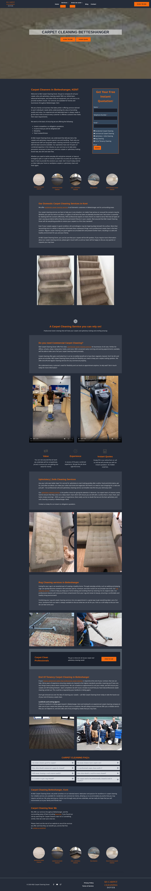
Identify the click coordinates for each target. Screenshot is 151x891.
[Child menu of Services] (63, 6)
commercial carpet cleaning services (79, 347)
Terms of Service (88, 886)
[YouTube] (57, 884)
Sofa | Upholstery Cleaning (75, 188)
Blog (86, 4)
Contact (93, 4)
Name (96, 107)
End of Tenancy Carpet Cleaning (112, 188)
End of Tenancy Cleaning (103, 141)
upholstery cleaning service (51, 492)
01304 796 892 (141, 4)
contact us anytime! (39, 828)
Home (57, 4)
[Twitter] (60, 884)
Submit (97, 148)
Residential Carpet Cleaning (104, 131)
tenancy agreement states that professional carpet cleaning (62, 681)
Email (96, 123)
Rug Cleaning (99, 139)
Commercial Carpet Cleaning (104, 133)
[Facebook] (53, 884)
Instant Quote (83, 39)
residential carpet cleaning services (56, 207)
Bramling (58, 814)
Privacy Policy (89, 883)
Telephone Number (101, 115)
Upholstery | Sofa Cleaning (104, 136)
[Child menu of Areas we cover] (72, 6)
